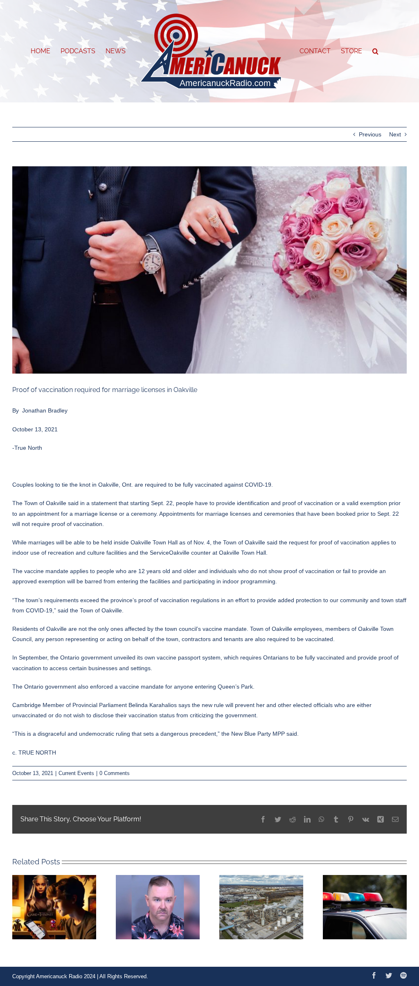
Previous (370, 134)
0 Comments (114, 773)
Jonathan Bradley (45, 410)
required (156, 484)
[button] (375, 51)
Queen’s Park (235, 686)
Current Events (76, 773)
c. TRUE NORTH (34, 752)
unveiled (124, 657)
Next (395, 134)
